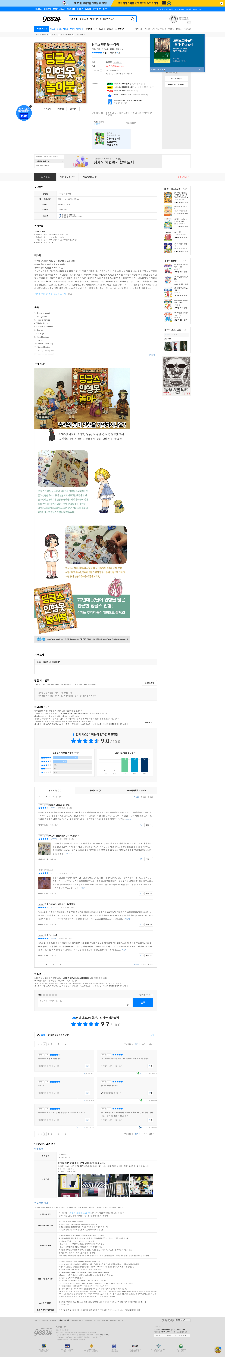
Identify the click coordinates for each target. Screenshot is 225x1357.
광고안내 (97, 1320)
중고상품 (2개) (98, 123)
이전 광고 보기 (187, 22)
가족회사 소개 (183, 1320)
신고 (70, 808)
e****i (167, 335)
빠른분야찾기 (42, 29)
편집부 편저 (96, 49)
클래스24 (110, 29)
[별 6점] (49, 995)
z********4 (143, 1073)
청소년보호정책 (76, 1320)
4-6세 (51, 242)
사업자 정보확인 (104, 1334)
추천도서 (179, 29)
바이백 (72, 29)
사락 (95, 29)
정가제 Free (67, 34)
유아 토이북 (53, 237)
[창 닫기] (127, 131)
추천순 (143, 797)
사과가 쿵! (177, 232)
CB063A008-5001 (75, 217)
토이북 (62, 237)
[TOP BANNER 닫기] (221, 3)
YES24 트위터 (169, 1320)
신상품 (59, 29)
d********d (54, 907)
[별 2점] (43, 995)
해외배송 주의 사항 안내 (176, 72)
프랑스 (111, 139)
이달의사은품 (161, 29)
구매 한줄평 (128, 1044)
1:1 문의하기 (160, 1335)
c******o (54, 873)
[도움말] (101, 70)
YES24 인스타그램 (172, 1320)
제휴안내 (105, 1320)
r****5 (145, 1100)
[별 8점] (52, 995)
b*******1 (54, 839)
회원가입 (162, 9)
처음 (39, 796)
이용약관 (53, 1320)
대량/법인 (187, 29)
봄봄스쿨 (105, 49)
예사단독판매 (150, 29)
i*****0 (53, 808)
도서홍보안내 (87, 1320)
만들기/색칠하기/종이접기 (68, 240)
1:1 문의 (88, 1213)
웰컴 (37, 34)
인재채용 (45, 1320)
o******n (144, 1127)
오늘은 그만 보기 (157, 70)
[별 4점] (46, 995)
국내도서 (45, 34)
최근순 (136, 797)
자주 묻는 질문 (172, 1335)
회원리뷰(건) (115, 53)
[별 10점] (55, 995)
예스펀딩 (102, 29)
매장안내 (79, 29)
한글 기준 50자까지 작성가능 (51, 1001)
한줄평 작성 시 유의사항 (152, 995)
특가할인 (171, 29)
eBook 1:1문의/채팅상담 (179, 1332)
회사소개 (37, 1320)
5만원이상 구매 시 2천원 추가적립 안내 (131, 74)
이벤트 (65, 29)
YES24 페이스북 (166, 1320)
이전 (43, 796)
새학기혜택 (139, 29)
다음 (56, 796)
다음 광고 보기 (190, 22)
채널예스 (89, 29)
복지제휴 (112, 1320)
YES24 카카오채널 (163, 1320)
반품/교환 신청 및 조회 (76, 1213)
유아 (55, 34)
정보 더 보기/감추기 (108, 53)
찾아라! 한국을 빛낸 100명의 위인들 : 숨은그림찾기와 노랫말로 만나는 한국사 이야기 (181, 197)
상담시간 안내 (184, 1335)
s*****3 (53, 939)
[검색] (132, 19)
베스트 (52, 29)
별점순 (150, 797)
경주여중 (167, 339)
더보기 (185, 189)
